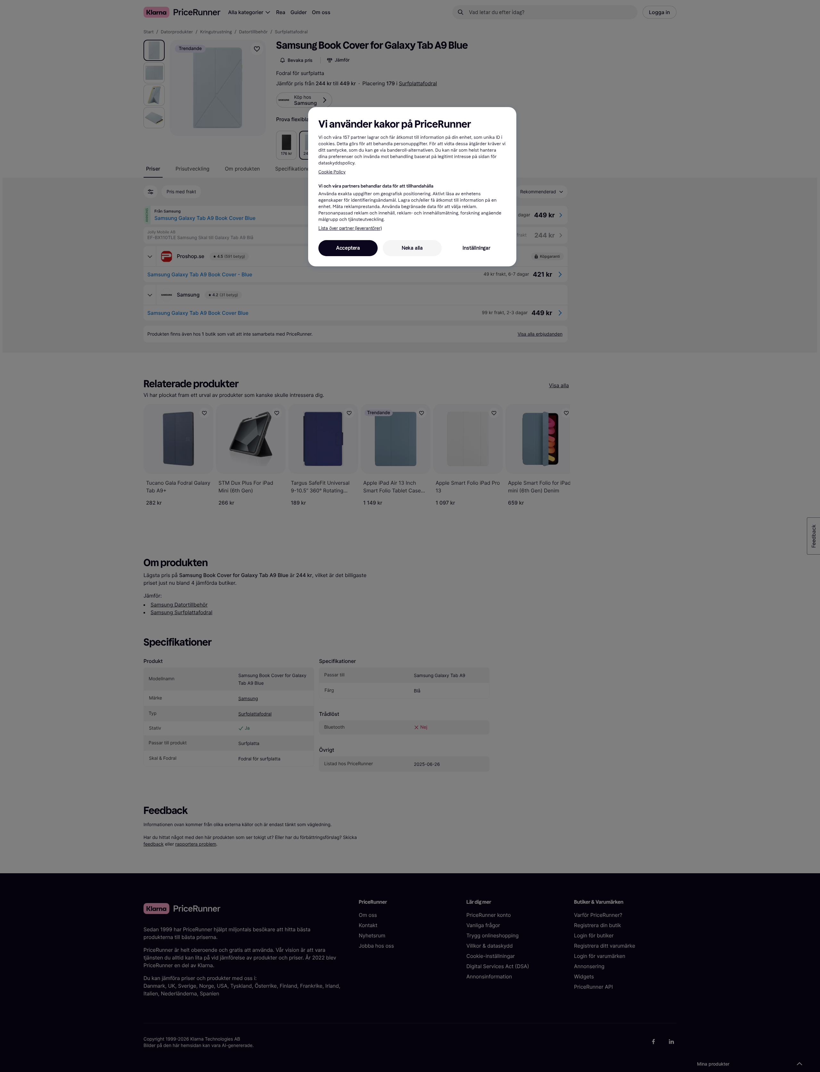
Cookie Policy (332, 172)
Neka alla (412, 248)
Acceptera (348, 248)
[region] (412, 186)
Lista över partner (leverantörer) (349, 228)
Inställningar (476, 248)
